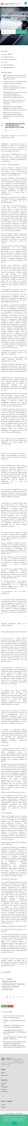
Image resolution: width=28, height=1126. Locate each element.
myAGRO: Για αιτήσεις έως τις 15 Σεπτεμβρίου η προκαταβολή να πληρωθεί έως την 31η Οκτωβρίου (14, 87)
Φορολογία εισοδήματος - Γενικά (9, 24)
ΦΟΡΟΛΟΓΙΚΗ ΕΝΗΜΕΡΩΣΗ (9, 22)
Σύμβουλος (9, 20)
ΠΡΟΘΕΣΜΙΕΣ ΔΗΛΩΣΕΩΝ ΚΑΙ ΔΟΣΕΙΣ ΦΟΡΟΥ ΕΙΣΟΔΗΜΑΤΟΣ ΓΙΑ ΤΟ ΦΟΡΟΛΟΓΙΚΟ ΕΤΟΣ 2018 (15, 1032)
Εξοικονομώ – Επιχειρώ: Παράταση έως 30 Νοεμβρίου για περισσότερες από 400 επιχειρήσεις (14, 102)
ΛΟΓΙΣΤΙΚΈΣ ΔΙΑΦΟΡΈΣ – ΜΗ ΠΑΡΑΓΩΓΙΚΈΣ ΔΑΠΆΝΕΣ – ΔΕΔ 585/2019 (15, 1038)
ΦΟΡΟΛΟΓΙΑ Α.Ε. (15, 986)
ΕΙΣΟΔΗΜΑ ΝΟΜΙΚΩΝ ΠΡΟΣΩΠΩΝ (9, 984)
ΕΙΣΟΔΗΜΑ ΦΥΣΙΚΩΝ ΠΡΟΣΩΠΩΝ (9, 981)
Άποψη (5, 62)
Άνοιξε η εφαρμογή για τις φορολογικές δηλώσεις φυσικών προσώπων (13, 1016)
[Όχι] (26, 1121)
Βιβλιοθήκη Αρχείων (8, 67)
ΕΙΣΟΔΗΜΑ (20, 22)
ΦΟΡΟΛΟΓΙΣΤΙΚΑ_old (19, 20)
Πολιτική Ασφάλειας (10, 1113)
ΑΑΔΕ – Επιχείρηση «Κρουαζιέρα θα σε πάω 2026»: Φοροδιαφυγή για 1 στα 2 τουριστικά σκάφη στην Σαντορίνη (14, 77)
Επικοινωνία (4, 1075)
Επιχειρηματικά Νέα (8, 57)
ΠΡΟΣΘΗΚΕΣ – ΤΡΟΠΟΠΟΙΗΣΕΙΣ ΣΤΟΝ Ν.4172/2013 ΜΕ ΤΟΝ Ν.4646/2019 (13, 1026)
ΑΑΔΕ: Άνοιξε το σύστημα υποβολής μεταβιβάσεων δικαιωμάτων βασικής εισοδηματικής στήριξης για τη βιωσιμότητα (14, 108)
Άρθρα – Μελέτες (8, 54)
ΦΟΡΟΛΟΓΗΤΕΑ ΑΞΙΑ (6, 986)
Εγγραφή (3, 1107)
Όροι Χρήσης (19, 1113)
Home (3, 20)
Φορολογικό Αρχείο (8, 65)
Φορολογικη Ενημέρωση (19, 35)
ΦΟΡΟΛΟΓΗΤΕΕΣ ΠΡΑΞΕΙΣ (7, 989)
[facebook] (10, 997)
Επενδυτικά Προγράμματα (10, 59)
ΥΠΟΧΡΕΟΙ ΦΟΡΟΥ (21, 984)
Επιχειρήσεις (14, 37)
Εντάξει (14, 1123)
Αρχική (3, 1072)
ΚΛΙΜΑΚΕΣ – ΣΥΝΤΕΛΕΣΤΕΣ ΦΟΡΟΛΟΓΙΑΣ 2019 (14, 1021)
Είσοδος (3, 1104)
